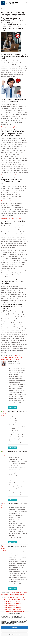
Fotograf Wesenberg (16, 592)
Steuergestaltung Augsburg (9, 127)
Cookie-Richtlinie (9, 638)
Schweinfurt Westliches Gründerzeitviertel (17, 548)
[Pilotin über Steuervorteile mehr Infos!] (3, 505)
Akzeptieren (14, 627)
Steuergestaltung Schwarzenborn (11, 218)
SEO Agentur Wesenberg (16, 357)
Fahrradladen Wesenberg (16, 594)
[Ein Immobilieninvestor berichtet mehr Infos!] (3, 548)
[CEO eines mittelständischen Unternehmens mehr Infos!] (3, 453)
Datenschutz (15, 638)
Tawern (25, 503)
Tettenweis (14, 453)
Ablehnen (14, 631)
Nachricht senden (12, 407)
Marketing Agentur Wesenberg (10, 359)
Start (2, 6)
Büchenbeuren (15, 365)
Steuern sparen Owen (7, 201)
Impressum (21, 638)
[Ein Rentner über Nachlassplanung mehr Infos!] (3, 413)
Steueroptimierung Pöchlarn (9, 175)
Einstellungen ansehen (14, 634)
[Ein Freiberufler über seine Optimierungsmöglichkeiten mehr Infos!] (3, 363)
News (5, 6)
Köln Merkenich (11, 413)
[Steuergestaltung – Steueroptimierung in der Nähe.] (11, 3)
